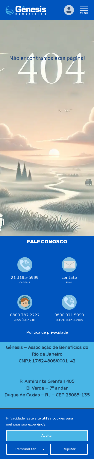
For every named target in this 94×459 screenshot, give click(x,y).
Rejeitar (69, 449)
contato (69, 278)
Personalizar (26, 449)
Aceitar (47, 435)
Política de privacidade (47, 333)
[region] (47, 433)
